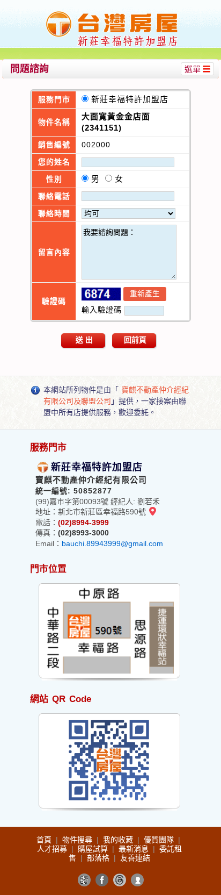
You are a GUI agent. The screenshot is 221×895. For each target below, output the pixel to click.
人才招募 (53, 848)
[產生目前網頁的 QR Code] (84, 879)
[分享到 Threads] (119, 879)
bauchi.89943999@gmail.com (112, 543)
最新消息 (135, 848)
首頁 (45, 839)
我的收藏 (119, 839)
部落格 (99, 858)
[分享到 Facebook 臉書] (101, 879)
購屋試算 (94, 848)
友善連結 (135, 858)
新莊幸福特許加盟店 (132, 99)
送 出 (84, 339)
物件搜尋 (78, 839)
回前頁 (135, 339)
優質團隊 (160, 839)
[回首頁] (112, 12)
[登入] (137, 879)
